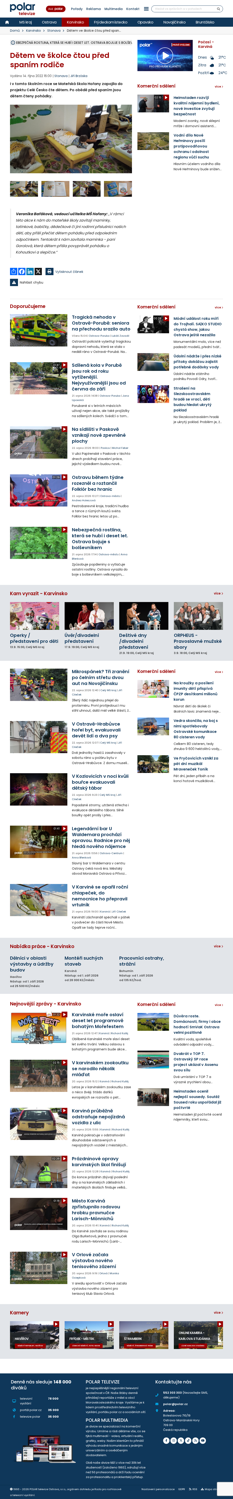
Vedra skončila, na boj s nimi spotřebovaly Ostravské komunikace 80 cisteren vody (196, 729)
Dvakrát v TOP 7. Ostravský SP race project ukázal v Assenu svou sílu (196, 1062)
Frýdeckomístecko (110, 22)
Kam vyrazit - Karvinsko (39, 593)
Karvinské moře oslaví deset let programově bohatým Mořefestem (98, 1020)
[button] (146, 9)
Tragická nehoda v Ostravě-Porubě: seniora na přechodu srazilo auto (101, 323)
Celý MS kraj (108, 690)
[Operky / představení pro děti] (34, 616)
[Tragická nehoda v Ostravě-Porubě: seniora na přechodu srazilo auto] (38, 330)
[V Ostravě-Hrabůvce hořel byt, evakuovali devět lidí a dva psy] (38, 737)
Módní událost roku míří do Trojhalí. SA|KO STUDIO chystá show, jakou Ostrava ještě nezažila (198, 327)
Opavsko (145, 22)
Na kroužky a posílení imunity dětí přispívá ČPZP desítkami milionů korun (196, 691)
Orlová (103, 1273)
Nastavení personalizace (158, 1489)
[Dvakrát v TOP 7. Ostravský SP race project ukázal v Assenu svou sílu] (153, 1059)
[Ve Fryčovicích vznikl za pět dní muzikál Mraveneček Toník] (153, 764)
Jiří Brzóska (78, 76)
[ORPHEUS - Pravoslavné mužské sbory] (198, 616)
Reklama (93, 9)
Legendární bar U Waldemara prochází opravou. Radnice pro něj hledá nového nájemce (101, 837)
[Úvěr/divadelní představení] (89, 616)
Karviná (105, 911)
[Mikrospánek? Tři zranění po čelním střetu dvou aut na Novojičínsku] (38, 685)
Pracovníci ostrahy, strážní (141, 961)
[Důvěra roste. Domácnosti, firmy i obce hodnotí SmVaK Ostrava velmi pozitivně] (153, 1022)
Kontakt (132, 9)
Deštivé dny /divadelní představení (133, 641)
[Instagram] (173, 1440)
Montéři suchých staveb (84, 961)
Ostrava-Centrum (111, 853)
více (217, 593)
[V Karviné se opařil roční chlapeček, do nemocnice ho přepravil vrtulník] (38, 900)
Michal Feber (120, 448)
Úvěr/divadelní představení (82, 638)
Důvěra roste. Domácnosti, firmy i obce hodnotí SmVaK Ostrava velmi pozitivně (197, 1024)
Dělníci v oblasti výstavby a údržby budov (31, 964)
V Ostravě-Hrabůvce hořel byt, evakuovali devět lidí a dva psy (96, 730)
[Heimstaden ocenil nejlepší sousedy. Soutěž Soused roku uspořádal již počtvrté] (153, 1097)
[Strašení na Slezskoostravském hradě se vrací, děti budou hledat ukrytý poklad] (153, 394)
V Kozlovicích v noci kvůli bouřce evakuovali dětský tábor (100, 782)
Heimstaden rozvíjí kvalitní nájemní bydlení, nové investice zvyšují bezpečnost (197, 106)
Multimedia (113, 9)
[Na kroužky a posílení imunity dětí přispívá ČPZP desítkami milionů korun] (153, 689)
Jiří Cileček (119, 911)
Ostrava (49, 22)
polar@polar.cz (175, 1404)
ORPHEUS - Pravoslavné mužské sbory (198, 641)
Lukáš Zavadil (120, 336)
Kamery (19, 1312)
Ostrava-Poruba (99, 336)
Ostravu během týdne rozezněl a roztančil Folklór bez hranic (98, 483)
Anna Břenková (81, 857)
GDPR (181, 1489)
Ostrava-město (110, 496)
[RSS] (195, 1440)
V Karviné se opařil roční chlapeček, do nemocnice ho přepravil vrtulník (100, 896)
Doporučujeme (28, 306)
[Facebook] (166, 1440)
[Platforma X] (181, 1440)
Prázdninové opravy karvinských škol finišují (99, 1161)
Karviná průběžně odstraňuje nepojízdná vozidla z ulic (98, 1117)
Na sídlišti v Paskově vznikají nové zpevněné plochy (99, 435)
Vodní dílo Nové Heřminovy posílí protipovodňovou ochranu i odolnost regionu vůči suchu (191, 146)
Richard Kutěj (119, 1033)
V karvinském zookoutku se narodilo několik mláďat (100, 1069)
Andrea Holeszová (84, 500)
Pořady (77, 9)
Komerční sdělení (156, 86)
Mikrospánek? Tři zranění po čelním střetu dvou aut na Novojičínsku (100, 677)
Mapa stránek (214, 1489)
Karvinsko (75, 22)
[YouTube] (203, 1440)
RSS (194, 1489)
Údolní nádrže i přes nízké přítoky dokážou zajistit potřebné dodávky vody (197, 362)
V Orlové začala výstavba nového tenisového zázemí (94, 1260)
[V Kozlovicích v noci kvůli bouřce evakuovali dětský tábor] (38, 789)
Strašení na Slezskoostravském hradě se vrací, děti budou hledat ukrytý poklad (193, 399)
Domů (15, 30)
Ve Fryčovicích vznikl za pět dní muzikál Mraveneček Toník (196, 764)
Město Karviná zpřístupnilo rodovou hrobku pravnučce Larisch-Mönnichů (96, 1210)
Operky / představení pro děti (34, 638)
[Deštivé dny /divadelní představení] (143, 616)
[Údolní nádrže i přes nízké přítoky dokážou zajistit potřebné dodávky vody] (153, 362)
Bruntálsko (205, 22)
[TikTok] (188, 1440)
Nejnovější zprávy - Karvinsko (45, 1003)
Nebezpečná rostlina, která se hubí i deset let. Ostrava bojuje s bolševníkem (100, 539)
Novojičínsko (174, 22)
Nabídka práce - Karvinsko (42, 946)
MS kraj (25, 22)
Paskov (105, 448)
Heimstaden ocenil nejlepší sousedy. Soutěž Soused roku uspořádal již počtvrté (197, 1099)
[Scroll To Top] (225, 1494)
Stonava (54, 30)
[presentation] (13, 143)
